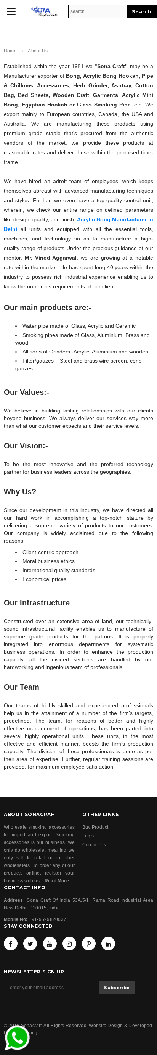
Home (10, 51)
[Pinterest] (89, 943)
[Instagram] (69, 943)
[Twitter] (30, 943)
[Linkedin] (108, 943)
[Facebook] (11, 943)
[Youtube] (50, 943)
